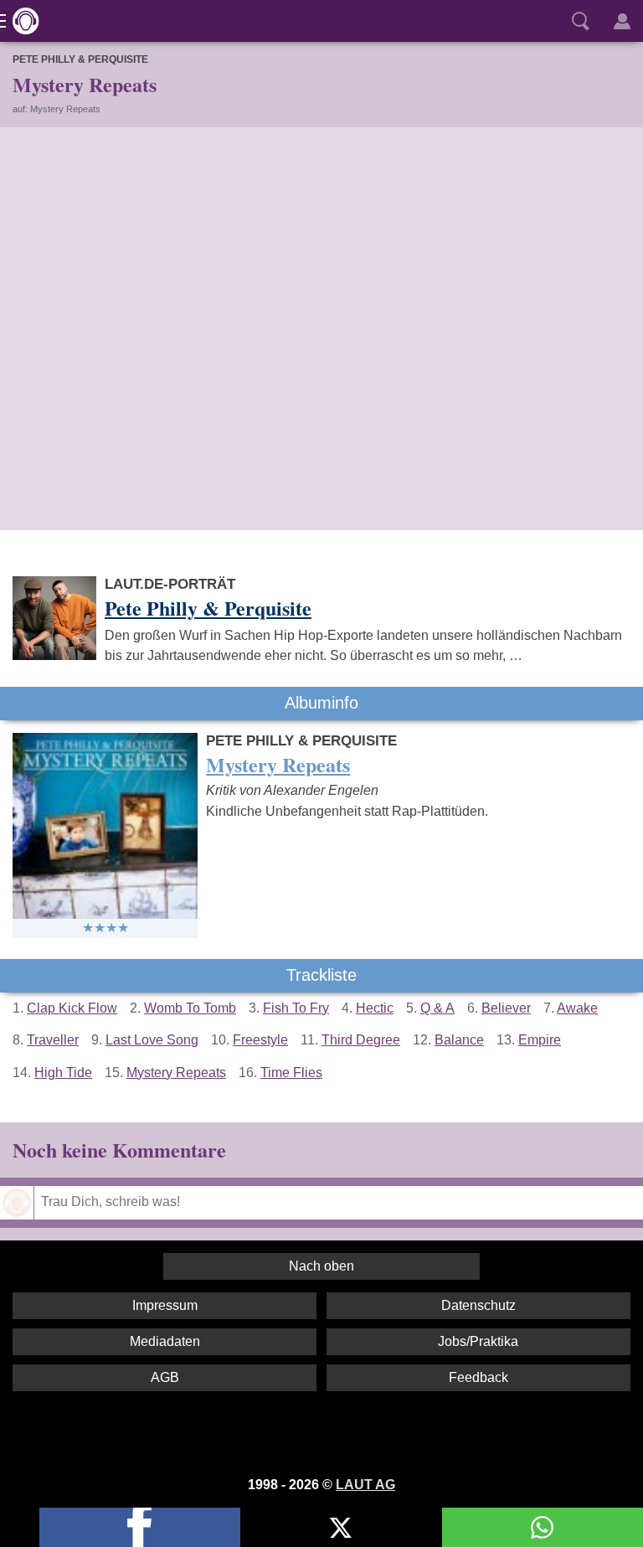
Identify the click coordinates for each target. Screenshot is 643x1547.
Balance (459, 1040)
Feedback (478, 1377)
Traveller (53, 1040)
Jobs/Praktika (478, 1341)
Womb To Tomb (190, 1008)
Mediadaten (165, 1341)
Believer (506, 1008)
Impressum (165, 1305)
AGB (165, 1377)
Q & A (437, 1008)
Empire (539, 1040)
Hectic (375, 1008)
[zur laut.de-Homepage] (21, 21)
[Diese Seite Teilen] (139, 1527)
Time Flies (291, 1072)
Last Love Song (151, 1040)
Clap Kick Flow (72, 1008)
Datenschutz (478, 1305)
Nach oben (321, 1266)
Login (622, 21)
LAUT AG (365, 1484)
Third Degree (361, 1040)
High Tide (63, 1072)
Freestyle (260, 1040)
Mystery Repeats (176, 1072)
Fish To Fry (296, 1008)
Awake (577, 1008)
